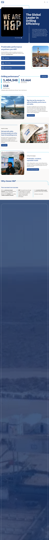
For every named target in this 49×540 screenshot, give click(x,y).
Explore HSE (4, 145)
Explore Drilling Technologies (33, 169)
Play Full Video (17, 37)
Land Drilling (7, 58)
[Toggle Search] (45, 2)
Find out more (44, 76)
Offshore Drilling (7, 62)
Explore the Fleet (31, 115)
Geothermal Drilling (8, 67)
